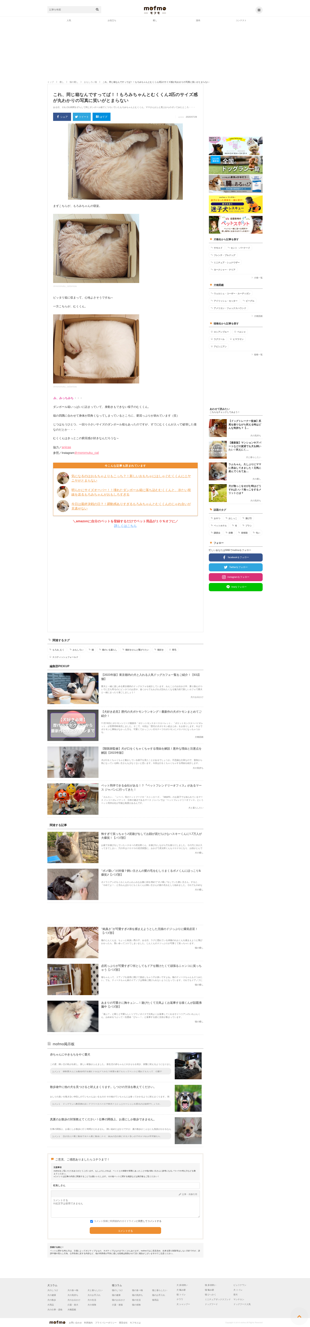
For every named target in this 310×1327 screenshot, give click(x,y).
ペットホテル (220, 525)
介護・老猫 (117, 1304)
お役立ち (112, 20)
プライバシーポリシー (106, 1322)
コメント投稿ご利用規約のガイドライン (115, 1221)
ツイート (84, 116)
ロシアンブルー (221, 331)
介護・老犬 (72, 1304)
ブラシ (248, 525)
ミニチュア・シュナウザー (227, 262)
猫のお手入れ (158, 1294)
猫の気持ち (137, 1294)
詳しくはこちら (125, 525)
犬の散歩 (51, 1299)
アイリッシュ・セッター (226, 300)
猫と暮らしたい (159, 1290)
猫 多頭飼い (210, 1284)
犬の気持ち (72, 1294)
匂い (258, 532)
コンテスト (241, 20)
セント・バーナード (240, 247)
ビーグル (250, 300)
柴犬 (235, 1294)
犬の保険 (92, 1304)
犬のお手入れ (94, 1294)
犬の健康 (51, 1294)
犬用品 (50, 1304)
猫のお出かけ (118, 1299)
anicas (66, 447)
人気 (69, 20)
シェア (64, 116)
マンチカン (238, 1299)
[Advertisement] (155, 51)
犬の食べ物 (72, 1290)
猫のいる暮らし (109, 649)
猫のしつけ (117, 1290)
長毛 (174, 649)
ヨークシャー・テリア (224, 269)
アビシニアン (220, 346)
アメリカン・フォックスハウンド (230, 308)
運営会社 (123, 1322)
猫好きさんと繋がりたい (137, 649)
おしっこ (233, 518)
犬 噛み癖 (181, 1289)
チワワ (180, 1299)
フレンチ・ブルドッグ (224, 255)
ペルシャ (241, 331)
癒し (155, 20)
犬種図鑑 (258, 315)
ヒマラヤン (238, 339)
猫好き (160, 649)
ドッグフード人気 (242, 1304)
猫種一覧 (258, 354)
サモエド (218, 247)
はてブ (103, 116)
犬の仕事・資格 (54, 1309)
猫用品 (155, 1299)
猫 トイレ (181, 1294)
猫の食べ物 (137, 1290)
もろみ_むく (58, 649)
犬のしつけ (52, 1290)
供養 (231, 532)
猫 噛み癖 (209, 1289)
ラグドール (219, 339)
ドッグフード (211, 1304)
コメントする (125, 1230)
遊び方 (248, 518)
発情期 (244, 532)
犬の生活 (92, 1299)
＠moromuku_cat (86, 452)
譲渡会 (217, 532)
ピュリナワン (239, 1284)
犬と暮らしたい (95, 1290)
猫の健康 (116, 1294)
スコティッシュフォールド (65, 657)
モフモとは (135, 1322)
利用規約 (88, 1322)
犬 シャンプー (183, 1304)
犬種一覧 (258, 277)
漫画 (198, 20)
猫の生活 (136, 1299)
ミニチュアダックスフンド (218, 1299)
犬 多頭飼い (182, 1284)
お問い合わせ (75, 1322)
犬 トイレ (238, 1289)
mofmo (155, 10)
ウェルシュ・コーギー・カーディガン (232, 293)
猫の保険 (136, 1304)
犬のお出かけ (73, 1299)
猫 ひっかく (210, 1294)
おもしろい (78, 649)
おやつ (217, 518)
